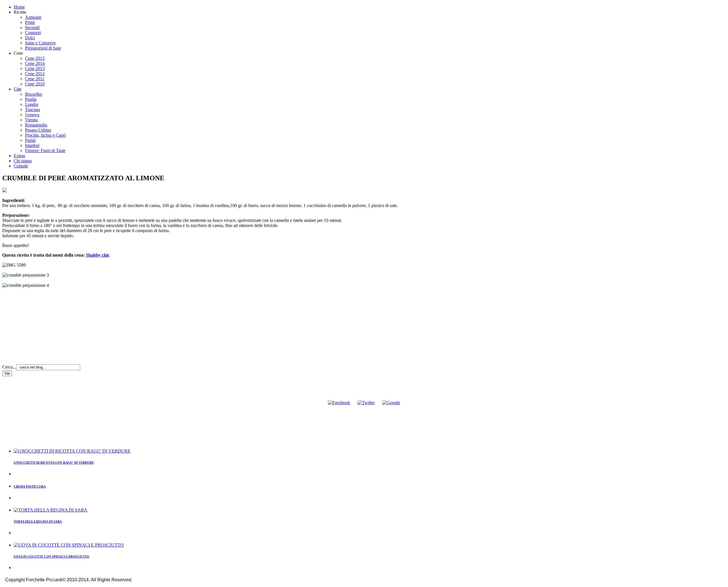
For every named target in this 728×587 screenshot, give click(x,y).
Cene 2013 (35, 68)
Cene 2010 (35, 83)
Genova (32, 114)
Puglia (30, 99)
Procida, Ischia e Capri (45, 135)
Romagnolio (36, 124)
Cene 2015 (35, 58)
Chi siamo (23, 160)
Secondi (32, 27)
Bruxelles (33, 94)
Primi (30, 22)
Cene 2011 (34, 78)
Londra (31, 104)
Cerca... (9, 367)
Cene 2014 (35, 63)
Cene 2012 (35, 73)
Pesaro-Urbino (38, 130)
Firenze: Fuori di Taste (45, 150)
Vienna (31, 119)
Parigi (30, 140)
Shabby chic (97, 255)
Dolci (30, 37)
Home (19, 7)
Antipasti (33, 17)
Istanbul (32, 145)
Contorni (33, 32)
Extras (19, 155)
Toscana (32, 109)
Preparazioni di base (43, 48)
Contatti (21, 165)
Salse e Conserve (40, 42)
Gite (17, 89)
